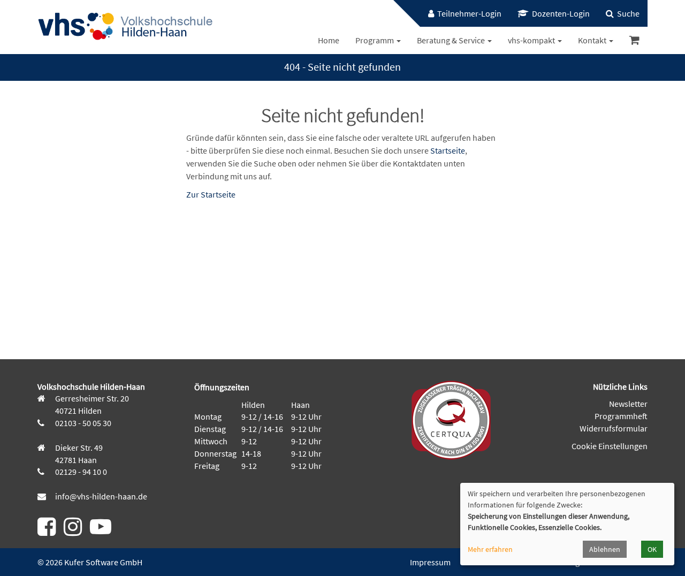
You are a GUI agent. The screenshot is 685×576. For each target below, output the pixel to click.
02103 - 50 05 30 (82, 423)
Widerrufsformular (614, 428)
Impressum (430, 562)
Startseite (447, 150)
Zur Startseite (210, 194)
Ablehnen (604, 549)
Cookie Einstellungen (610, 446)
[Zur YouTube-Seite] (100, 531)
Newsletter (628, 403)
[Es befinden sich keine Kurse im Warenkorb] (634, 40)
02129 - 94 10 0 (80, 471)
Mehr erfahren (490, 549)
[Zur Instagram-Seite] (73, 531)
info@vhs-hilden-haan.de (100, 496)
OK (652, 549)
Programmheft (621, 416)
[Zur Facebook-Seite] (46, 531)
